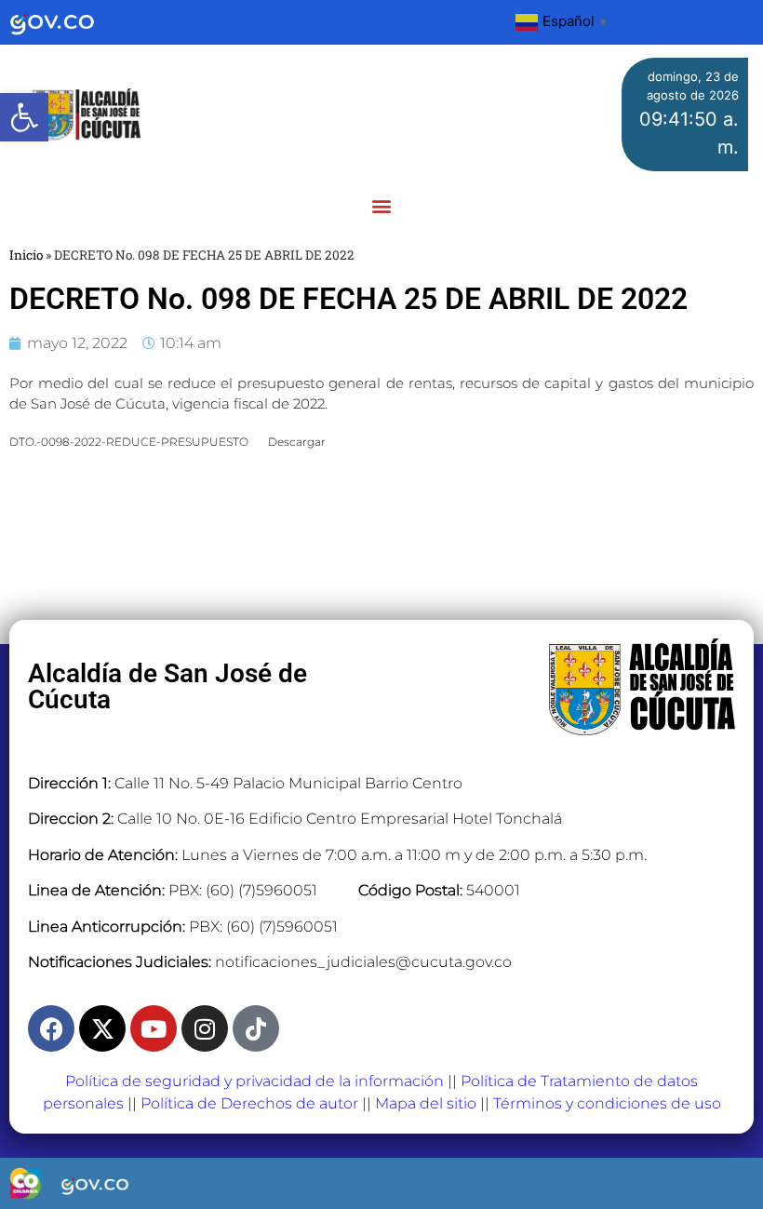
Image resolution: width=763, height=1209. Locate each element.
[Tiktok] (256, 1028)
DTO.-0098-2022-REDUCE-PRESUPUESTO (128, 442)
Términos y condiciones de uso (607, 1103)
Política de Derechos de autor (249, 1103)
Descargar (297, 442)
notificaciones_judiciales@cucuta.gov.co (363, 962)
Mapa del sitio (425, 1103)
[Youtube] (153, 1028)
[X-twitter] (102, 1028)
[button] (24, 117)
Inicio (26, 255)
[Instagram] (204, 1028)
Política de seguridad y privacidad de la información (254, 1081)
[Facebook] (51, 1028)
